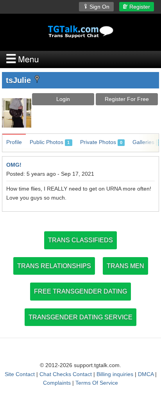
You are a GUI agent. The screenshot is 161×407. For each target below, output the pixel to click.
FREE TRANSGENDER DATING (80, 291)
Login (63, 99)
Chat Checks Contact (65, 374)
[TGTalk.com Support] (80, 31)
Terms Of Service (96, 383)
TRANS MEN (125, 266)
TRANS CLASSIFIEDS (80, 240)
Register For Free (127, 99)
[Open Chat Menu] (80, 59)
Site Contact (20, 374)
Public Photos (50, 142)
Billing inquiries (115, 374)
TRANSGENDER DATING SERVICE (80, 317)
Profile (14, 142)
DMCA (146, 374)
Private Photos (101, 142)
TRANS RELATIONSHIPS (54, 266)
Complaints (57, 383)
